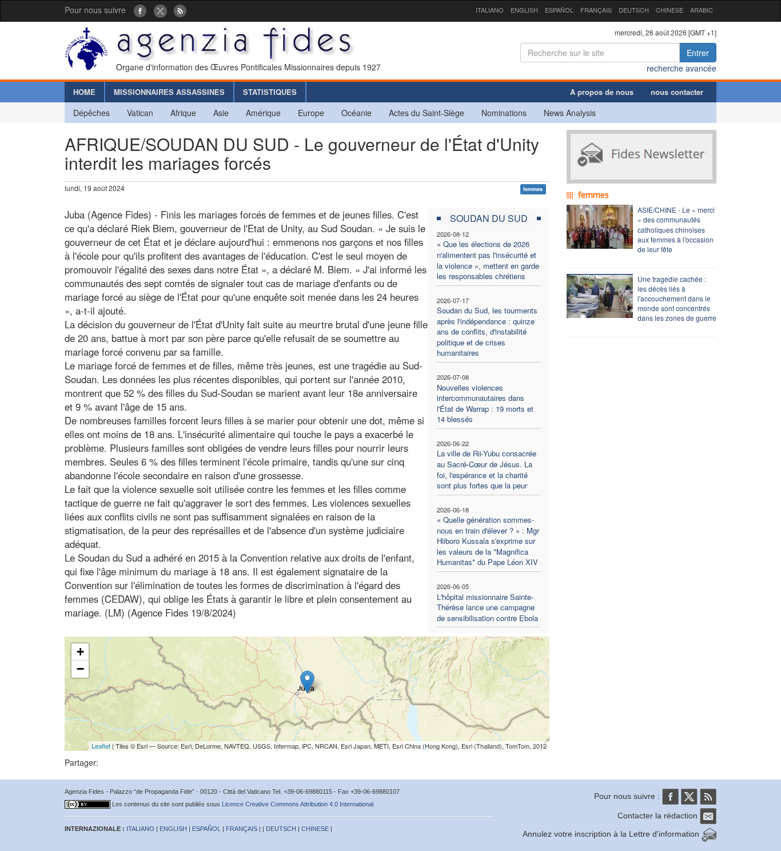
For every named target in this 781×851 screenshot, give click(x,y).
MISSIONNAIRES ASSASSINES (169, 91)
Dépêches (91, 112)
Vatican (140, 112)
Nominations (504, 112)
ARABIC (701, 9)
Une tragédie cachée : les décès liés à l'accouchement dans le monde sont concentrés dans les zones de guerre (676, 298)
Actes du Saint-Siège (426, 112)
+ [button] (80, 652)
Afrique (183, 112)
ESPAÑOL (559, 9)
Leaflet (100, 745)
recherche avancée (681, 68)
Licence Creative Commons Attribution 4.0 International (297, 804)
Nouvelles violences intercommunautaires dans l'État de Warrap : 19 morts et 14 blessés (485, 403)
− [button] (80, 669)
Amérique (263, 112)
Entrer (698, 52)
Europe (311, 112)
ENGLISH (524, 9)
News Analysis (570, 112)
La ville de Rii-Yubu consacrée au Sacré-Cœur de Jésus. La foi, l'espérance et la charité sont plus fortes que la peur (486, 469)
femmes (533, 189)
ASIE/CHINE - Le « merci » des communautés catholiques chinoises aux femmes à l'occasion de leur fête (676, 229)
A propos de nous (601, 91)
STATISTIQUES (270, 91)
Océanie (356, 112)
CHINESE (669, 9)
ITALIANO (490, 9)
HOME (84, 91)
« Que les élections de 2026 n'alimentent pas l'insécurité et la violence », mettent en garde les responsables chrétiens (488, 259)
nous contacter (677, 91)
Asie (221, 112)
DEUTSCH (634, 9)
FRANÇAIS (596, 9)
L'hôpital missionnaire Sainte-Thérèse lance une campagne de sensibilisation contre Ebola (487, 607)
